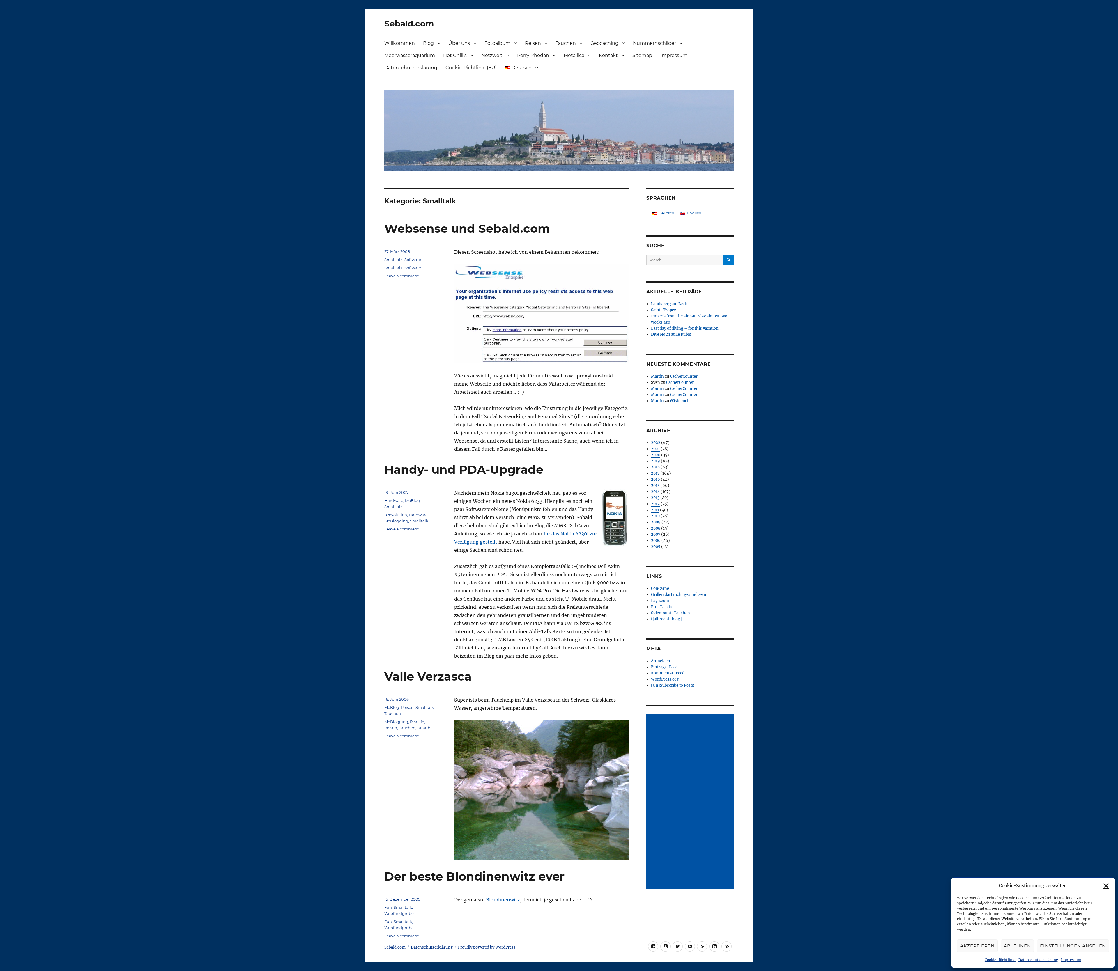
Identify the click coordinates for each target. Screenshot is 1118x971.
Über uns (459, 43)
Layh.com (660, 600)
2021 (655, 448)
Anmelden (660, 660)
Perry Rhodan (533, 55)
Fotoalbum (497, 43)
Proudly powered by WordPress (487, 947)
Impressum (1071, 960)
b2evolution (395, 514)
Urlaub (423, 727)
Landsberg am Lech (669, 303)
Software (412, 259)
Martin (657, 376)
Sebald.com (409, 24)
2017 (655, 473)
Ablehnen (1017, 946)
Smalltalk (393, 259)
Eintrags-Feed (664, 667)
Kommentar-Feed (667, 673)
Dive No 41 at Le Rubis (671, 334)
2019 (655, 461)
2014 (655, 491)
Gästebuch (680, 400)
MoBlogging (396, 521)
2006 (656, 540)
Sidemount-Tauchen (670, 612)
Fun (388, 907)
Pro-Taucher (663, 606)
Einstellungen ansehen (1073, 946)
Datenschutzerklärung (1038, 960)
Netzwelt (492, 55)
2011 (655, 509)
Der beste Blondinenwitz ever (474, 876)
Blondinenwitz (503, 900)
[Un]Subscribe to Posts (672, 685)
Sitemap (642, 55)
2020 (655, 454)
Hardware (393, 500)
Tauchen (566, 43)
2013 (655, 497)
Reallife (417, 721)
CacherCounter (684, 376)
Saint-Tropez (663, 310)
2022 (655, 442)
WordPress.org (665, 679)
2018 (655, 467)
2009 (656, 522)
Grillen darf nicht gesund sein (678, 594)
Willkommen (399, 43)
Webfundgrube (399, 913)
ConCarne (660, 588)
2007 (655, 534)
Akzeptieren (977, 946)
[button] (1106, 886)
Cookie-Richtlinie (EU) (471, 67)
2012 (655, 503)
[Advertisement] (691, 802)
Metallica (574, 55)
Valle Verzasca (428, 676)
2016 (655, 479)
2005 (655, 546)
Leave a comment (401, 276)
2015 (655, 485)
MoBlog (412, 500)
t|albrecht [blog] (666, 619)
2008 (655, 528)
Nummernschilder (654, 43)
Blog (428, 43)
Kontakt (608, 55)
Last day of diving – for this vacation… (686, 328)
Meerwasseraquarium (409, 55)
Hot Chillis (455, 55)
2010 (655, 516)
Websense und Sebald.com (467, 228)
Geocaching (604, 43)
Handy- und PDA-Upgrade (463, 469)
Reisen (533, 43)
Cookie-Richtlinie (1000, 960)
